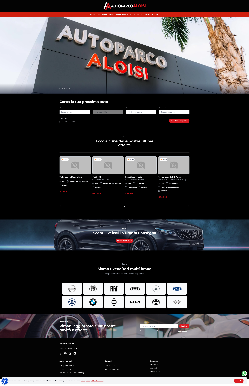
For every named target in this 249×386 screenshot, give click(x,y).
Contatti (155, 14)
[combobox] (75, 112)
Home (92, 14)
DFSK (111, 14)
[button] (5, 381)
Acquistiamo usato (123, 14)
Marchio (62, 108)
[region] (124, 181)
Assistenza (138, 14)
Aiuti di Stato (155, 372)
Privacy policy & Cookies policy (92, 381)
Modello (95, 108)
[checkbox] (60, 122)
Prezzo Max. (163, 108)
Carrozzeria (130, 108)
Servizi (147, 14)
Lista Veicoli (102, 14)
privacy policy (182, 331)
